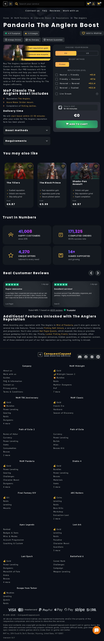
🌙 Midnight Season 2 (64, 374)
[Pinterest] (98, 356)
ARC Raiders (77, 493)
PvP (55, 388)
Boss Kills (58, 508)
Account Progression (13, 540)
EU (66, 53)
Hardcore (57, 409)
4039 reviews (56, 310)
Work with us (9, 374)
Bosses (6, 451)
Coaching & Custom (13, 543)
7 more (56, 392)
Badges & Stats (11, 533)
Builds (56, 441)
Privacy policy (10, 388)
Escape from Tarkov (27, 588)
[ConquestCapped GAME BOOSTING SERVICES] (40, 354)
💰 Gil (6, 497)
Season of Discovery (63, 413)
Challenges (8, 476)
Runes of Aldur (10, 434)
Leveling (7, 504)
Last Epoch (27, 556)
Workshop (58, 511)
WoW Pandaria (27, 461)
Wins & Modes (10, 536)
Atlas (55, 444)
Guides (6, 377)
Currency (7, 437)
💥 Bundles (59, 377)
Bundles (57, 469)
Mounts (7, 508)
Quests (6, 600)
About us (7, 370)
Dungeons (8, 420)
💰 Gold (57, 370)
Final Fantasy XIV (27, 493)
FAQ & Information (12, 381)
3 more (56, 487)
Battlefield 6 (77, 556)
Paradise (57, 540)
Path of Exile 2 (27, 429)
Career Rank (59, 561)
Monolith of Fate (11, 571)
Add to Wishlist (94, 33)
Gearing (7, 413)
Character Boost (11, 480)
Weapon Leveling (61, 571)
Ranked (6, 529)
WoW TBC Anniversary (27, 397)
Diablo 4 (77, 461)
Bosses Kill (58, 448)
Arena (6, 575)
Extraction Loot (61, 515)
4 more (6, 423)
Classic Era (58, 406)
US (87, 53)
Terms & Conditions (13, 392)
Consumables (9, 448)
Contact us (32, 10)
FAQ (44, 10)
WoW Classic (77, 397)
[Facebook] (86, 356)
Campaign (58, 568)
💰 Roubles (8, 593)
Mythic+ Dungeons (62, 384)
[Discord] (79, 356)
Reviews (55, 10)
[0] (88, 3)
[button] (93, 3)
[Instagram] (92, 356)
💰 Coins (57, 497)
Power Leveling (10, 409)
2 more (6, 455)
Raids (56, 381)
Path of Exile (77, 429)
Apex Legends (27, 524)
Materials (58, 480)
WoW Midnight (77, 366)
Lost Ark (77, 524)
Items (6, 444)
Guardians (58, 547)
